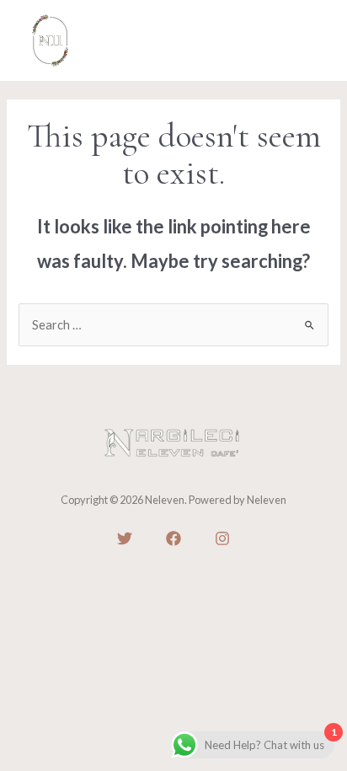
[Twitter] (124, 538)
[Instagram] (222, 538)
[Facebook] (173, 538)
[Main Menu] (309, 40)
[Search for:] (173, 325)
